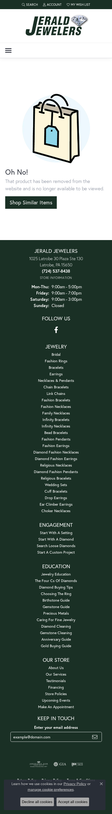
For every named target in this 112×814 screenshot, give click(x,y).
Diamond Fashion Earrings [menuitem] (56, 458)
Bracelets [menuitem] (56, 367)
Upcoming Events (56, 700)
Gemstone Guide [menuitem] (56, 606)
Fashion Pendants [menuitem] (56, 439)
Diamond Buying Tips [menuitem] (56, 587)
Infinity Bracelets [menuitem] (56, 419)
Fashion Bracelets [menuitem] (56, 399)
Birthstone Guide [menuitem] (56, 600)
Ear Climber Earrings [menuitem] (56, 504)
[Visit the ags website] (38, 764)
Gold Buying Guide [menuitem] (56, 645)
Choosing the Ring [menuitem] (56, 593)
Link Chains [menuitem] (56, 393)
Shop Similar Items (31, 202)
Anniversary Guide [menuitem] (56, 639)
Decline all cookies (37, 802)
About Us (56, 667)
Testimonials (56, 680)
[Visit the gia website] (60, 764)
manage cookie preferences (51, 789)
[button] (30, 4)
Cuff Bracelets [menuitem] (56, 491)
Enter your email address (56, 727)
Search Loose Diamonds (56, 545)
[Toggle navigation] (8, 50)
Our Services (56, 674)
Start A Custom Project (56, 552)
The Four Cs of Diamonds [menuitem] (56, 580)
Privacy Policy (75, 784)
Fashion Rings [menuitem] (56, 360)
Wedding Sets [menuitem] (56, 484)
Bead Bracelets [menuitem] (56, 432)
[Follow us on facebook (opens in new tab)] (56, 330)
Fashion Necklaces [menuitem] (56, 406)
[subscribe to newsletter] (95, 737)
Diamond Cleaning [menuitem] (56, 626)
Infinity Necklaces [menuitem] (56, 426)
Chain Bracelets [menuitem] (56, 386)
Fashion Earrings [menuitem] (56, 445)
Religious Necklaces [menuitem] (56, 465)
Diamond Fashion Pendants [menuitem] (56, 471)
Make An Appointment (56, 706)
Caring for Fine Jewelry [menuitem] (56, 619)
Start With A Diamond (56, 539)
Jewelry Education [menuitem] (56, 574)
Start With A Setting (56, 532)
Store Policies (56, 693)
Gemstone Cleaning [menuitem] (56, 632)
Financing (56, 687)
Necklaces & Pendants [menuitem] (56, 380)
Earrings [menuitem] (56, 373)
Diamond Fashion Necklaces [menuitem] (56, 452)
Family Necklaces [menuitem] (56, 413)
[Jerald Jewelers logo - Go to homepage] (56, 26)
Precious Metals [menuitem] (56, 613)
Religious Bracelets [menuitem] (56, 478)
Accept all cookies (73, 802)
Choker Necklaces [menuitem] (56, 510)
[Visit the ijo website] (77, 764)
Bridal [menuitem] (56, 354)
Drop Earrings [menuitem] (56, 497)
